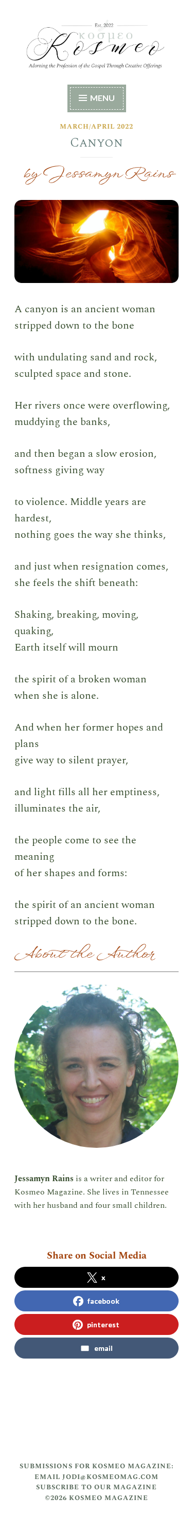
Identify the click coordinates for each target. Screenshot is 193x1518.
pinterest (103, 1324)
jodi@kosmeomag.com (110, 1477)
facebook (103, 1301)
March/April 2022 (96, 127)
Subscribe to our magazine (96, 1487)
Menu (102, 98)
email (103, 1348)
